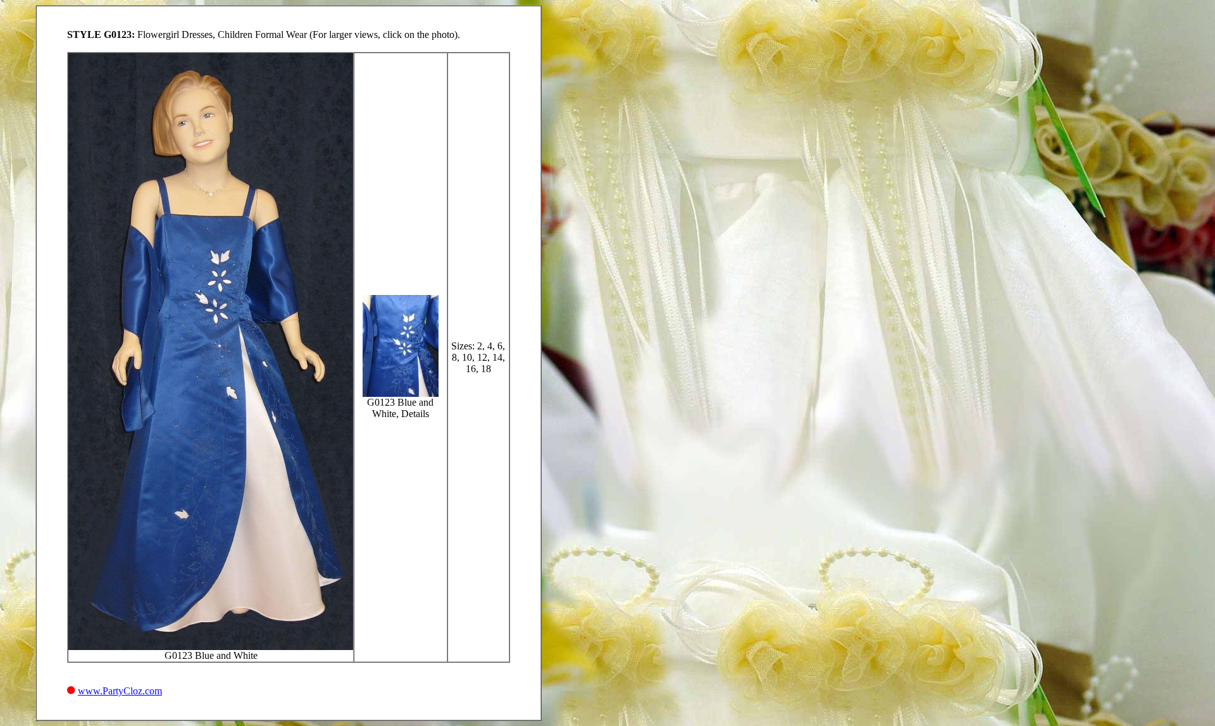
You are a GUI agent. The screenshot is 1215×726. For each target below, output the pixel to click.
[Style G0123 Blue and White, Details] (401, 393)
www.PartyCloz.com (120, 690)
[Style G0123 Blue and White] (210, 646)
